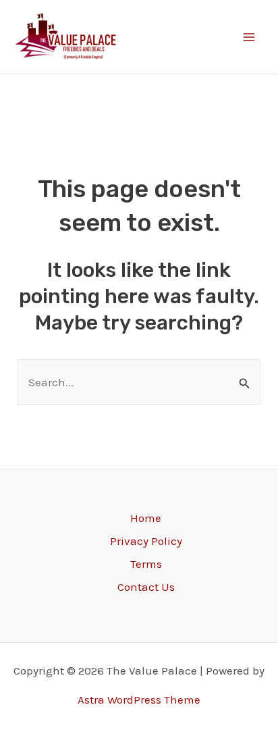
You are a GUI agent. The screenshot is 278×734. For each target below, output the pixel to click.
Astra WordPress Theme (139, 699)
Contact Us (146, 587)
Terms (146, 564)
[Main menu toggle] (249, 37)
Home (145, 518)
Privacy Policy (146, 541)
